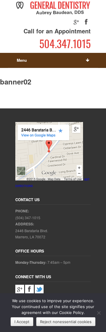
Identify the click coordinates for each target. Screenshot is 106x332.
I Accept (21, 321)
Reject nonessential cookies (66, 321)
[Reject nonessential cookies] (99, 313)
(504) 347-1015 (27, 217)
